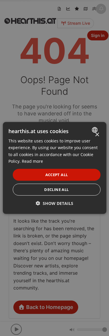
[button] (54, 203)
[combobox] (95, 130)
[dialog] (54, 168)
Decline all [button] (56, 189)
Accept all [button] (56, 174)
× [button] (97, 135)
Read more (32, 161)
